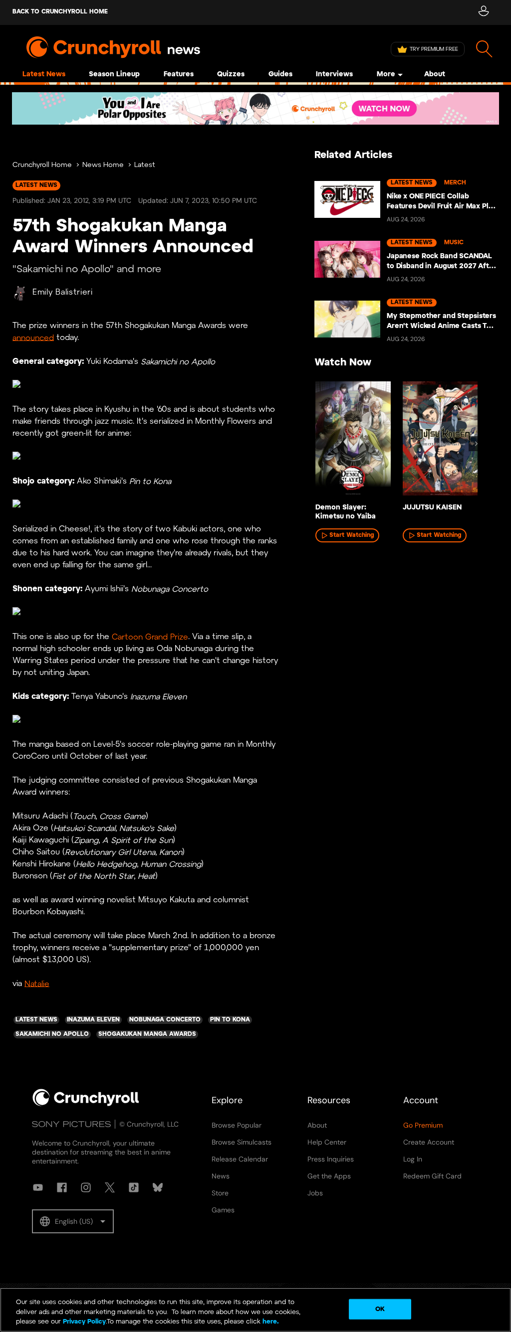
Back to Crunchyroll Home (60, 11)
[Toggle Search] (484, 49)
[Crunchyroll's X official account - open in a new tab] (110, 1187)
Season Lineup (114, 74)
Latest (144, 165)
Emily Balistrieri (62, 292)
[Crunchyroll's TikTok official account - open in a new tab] (134, 1187)
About (434, 74)
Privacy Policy (84, 1322)
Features (179, 74)
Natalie (36, 984)
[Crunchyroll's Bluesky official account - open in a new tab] (158, 1187)
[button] (73, 1221)
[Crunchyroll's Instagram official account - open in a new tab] (86, 1187)
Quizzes (231, 74)
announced (33, 337)
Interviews (334, 74)
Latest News (43, 74)
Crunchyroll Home (42, 165)
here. (269, 1322)
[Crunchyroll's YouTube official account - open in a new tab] (38, 1187)
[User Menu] (483, 12)
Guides (280, 74)
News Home (103, 165)
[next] (476, 443)
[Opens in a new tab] (255, 108)
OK (380, 1309)
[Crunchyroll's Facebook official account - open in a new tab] (62, 1187)
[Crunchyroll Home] (86, 1104)
